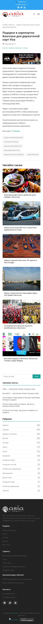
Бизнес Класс (7, 478)
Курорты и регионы (15, 48)
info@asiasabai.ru (10, 597)
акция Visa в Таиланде (11, 142)
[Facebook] (18, 8)
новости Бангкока (32, 154)
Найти (36, 376)
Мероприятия (8, 473)
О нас (5, 559)
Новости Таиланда (9, 530)
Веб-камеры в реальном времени (15, 556)
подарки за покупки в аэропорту (14, 154)
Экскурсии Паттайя (9, 464)
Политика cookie (8, 570)
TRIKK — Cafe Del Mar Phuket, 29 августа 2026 (19, 389)
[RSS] (25, 8)
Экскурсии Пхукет (9, 460)
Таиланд (6, 430)
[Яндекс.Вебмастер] (13, 619)
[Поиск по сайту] (34, 14)
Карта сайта (7, 563)
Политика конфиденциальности (14, 567)
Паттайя (5, 443)
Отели (5, 451)
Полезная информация (11, 486)
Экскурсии (6, 456)
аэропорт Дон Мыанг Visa (12, 150)
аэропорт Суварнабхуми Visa (13, 146)
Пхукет (5, 447)
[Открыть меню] (38, 14)
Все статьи (6, 545)
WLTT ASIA (14, 613)
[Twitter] (21, 8)
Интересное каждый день (12, 469)
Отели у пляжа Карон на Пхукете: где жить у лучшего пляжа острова (18, 405)
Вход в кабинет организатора (13, 583)
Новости (25, 48)
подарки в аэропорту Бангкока (13, 137)
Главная (5, 25)
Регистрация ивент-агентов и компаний (17, 579)
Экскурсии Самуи (9, 482)
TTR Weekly (15, 131)
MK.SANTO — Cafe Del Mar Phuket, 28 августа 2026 (21, 393)
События (6, 491)
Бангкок (11, 25)
